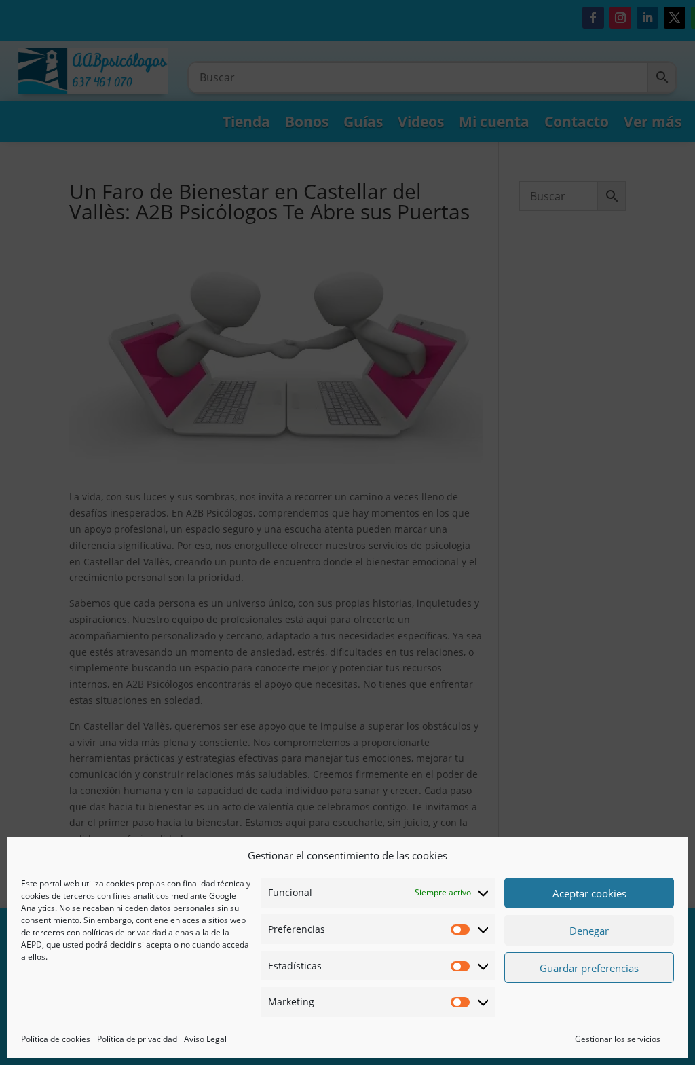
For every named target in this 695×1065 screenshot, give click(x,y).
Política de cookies (55, 1039)
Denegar (589, 930)
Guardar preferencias (589, 968)
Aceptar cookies (589, 893)
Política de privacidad (137, 1039)
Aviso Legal (205, 1039)
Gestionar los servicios (617, 1039)
